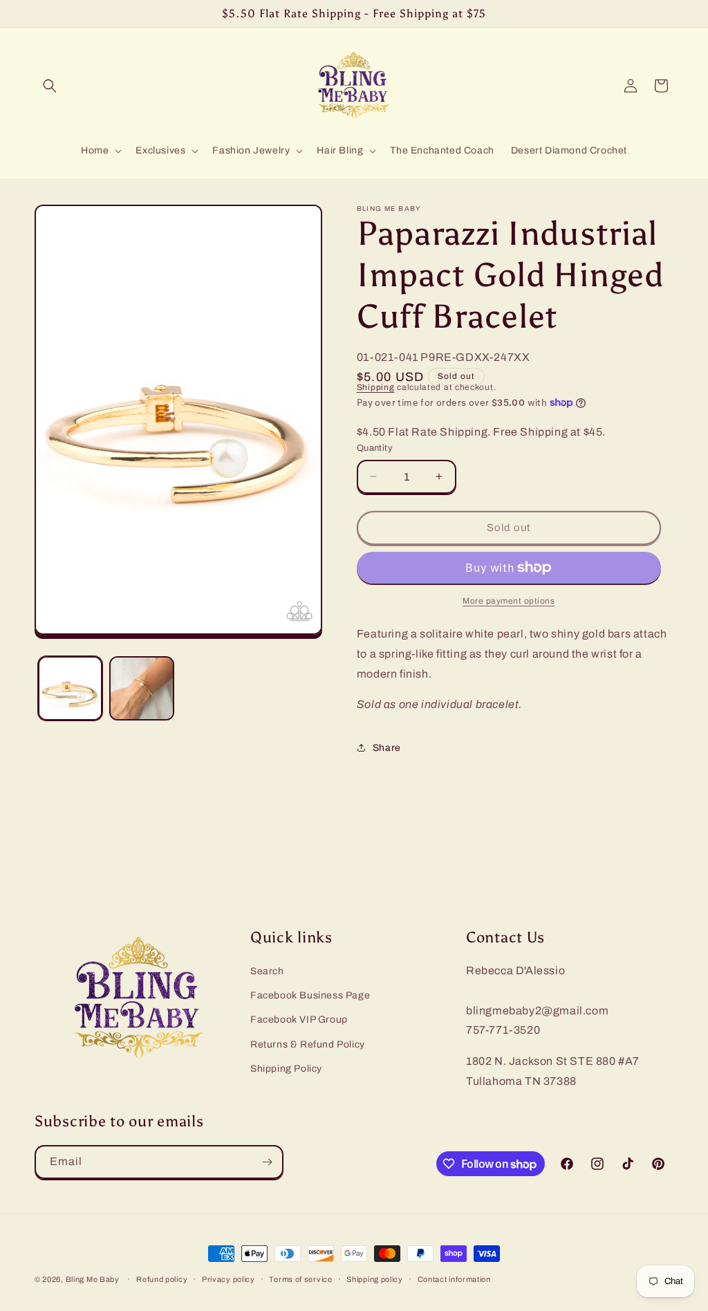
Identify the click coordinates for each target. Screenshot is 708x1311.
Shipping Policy (286, 1068)
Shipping (376, 387)
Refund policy (161, 1279)
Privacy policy (228, 1279)
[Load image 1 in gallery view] (70, 688)
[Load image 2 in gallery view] (141, 688)
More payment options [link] (509, 601)
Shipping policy (374, 1279)
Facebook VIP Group (299, 1019)
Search (267, 971)
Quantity (375, 448)
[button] (50, 86)
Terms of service (300, 1279)
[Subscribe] (267, 1162)
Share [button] (387, 748)
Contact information (454, 1279)
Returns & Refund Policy (307, 1044)
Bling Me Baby (93, 1279)
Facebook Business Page (310, 995)
